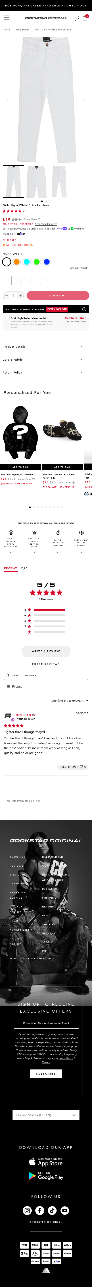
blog (46, 915)
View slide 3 (50, 201)
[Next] (84, 100)
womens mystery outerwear (17, 474)
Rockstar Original (46, 1222)
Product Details (14, 346)
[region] (46, 611)
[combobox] (69, 701)
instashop (51, 889)
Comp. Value (30, 219)
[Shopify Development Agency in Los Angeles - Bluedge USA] (46, 1270)
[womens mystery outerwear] (20, 433)
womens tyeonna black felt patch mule (59, 476)
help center (52, 857)
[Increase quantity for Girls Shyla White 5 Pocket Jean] (20, 295)
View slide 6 (50, 507)
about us (18, 857)
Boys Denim (23, 29)
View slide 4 (42, 507)
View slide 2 (46, 201)
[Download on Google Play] (46, 1176)
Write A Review (46, 651)
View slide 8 (58, 507)
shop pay (49, 924)
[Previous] (7, 100)
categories (19, 883)
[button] (85, 17)
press (14, 921)
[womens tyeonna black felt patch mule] (62, 433)
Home (6, 29)
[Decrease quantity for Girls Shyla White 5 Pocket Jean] (6, 295)
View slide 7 (54, 507)
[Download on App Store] (46, 1161)
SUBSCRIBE (46, 1073)
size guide (18, 874)
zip (44, 951)
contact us (52, 866)
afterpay (49, 933)
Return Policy (12, 372)
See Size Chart (78, 268)
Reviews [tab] (11, 568)
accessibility (21, 930)
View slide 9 (62, 507)
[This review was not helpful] (81, 767)
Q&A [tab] (24, 568)
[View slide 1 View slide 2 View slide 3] (46, 181)
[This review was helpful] (74, 767)
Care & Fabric (13, 359)
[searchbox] (49, 675)
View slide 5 (46, 507)
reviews (17, 866)
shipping (49, 898)
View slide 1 (42, 201)
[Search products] (77, 18)
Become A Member (46, 224)
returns (49, 906)
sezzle (47, 942)
